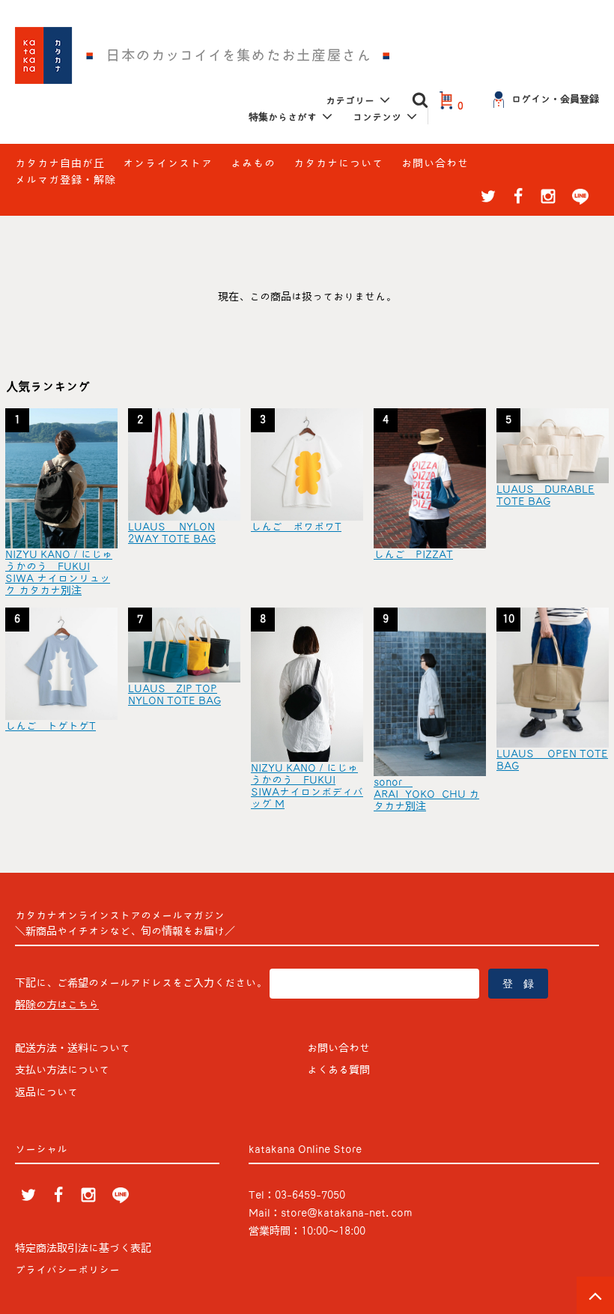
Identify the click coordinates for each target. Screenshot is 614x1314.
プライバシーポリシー (67, 1270)
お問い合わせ (435, 163)
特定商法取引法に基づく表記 (83, 1248)
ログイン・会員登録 (555, 99)
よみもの (253, 163)
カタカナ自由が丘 (60, 163)
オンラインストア (168, 163)
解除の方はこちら (57, 1004)
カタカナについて (338, 163)
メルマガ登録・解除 (65, 180)
